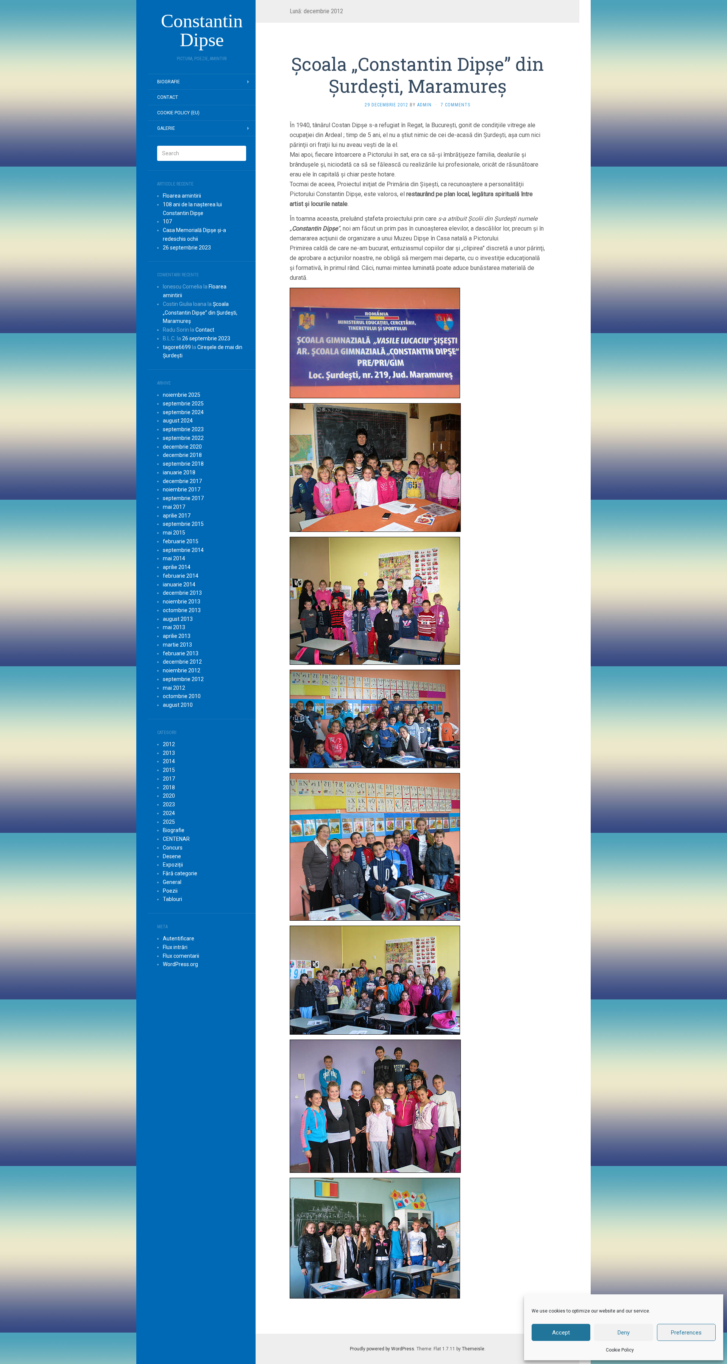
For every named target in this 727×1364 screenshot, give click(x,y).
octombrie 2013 (182, 610)
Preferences (686, 1332)
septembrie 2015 (183, 524)
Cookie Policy (620, 1350)
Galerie (166, 128)
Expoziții (173, 865)
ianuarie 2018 (179, 472)
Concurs (173, 848)
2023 (169, 804)
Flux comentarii (181, 956)
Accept (561, 1332)
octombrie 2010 (182, 696)
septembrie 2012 (183, 679)
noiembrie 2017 (181, 489)
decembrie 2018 (182, 455)
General (172, 882)
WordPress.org (180, 964)
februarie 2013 (180, 653)
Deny (624, 1332)
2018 (169, 787)
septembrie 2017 (183, 498)
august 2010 (178, 705)
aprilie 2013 (176, 636)
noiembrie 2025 (181, 395)
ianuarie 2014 (179, 584)
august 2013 (178, 619)
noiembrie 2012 (181, 670)
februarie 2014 (180, 576)
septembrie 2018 (183, 464)
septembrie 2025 (183, 404)
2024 (169, 813)
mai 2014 (174, 558)
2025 (169, 822)
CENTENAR (176, 839)
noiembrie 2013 (181, 602)
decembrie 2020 (182, 447)
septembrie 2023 (183, 429)
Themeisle (473, 1349)
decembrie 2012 (182, 662)
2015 (169, 770)
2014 (169, 761)
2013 (169, 753)
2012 (169, 744)
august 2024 (178, 421)
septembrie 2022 (183, 438)
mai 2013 (174, 627)
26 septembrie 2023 (187, 248)
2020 (169, 796)
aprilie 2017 (176, 516)
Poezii (170, 891)
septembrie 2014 (183, 550)
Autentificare (178, 938)
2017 (169, 779)
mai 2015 (174, 533)
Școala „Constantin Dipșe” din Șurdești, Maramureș (200, 312)
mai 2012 (174, 688)
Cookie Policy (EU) (178, 112)
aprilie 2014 (176, 567)
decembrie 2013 (182, 593)
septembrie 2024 (183, 412)
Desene (172, 856)
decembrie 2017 (182, 481)
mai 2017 (174, 507)
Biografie (168, 81)
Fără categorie (180, 873)
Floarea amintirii (182, 196)
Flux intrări (175, 947)
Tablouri (172, 899)
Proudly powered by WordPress (382, 1349)
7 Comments (455, 105)
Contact (167, 97)
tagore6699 (177, 347)
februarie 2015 (180, 541)
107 (167, 221)
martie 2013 (177, 645)
